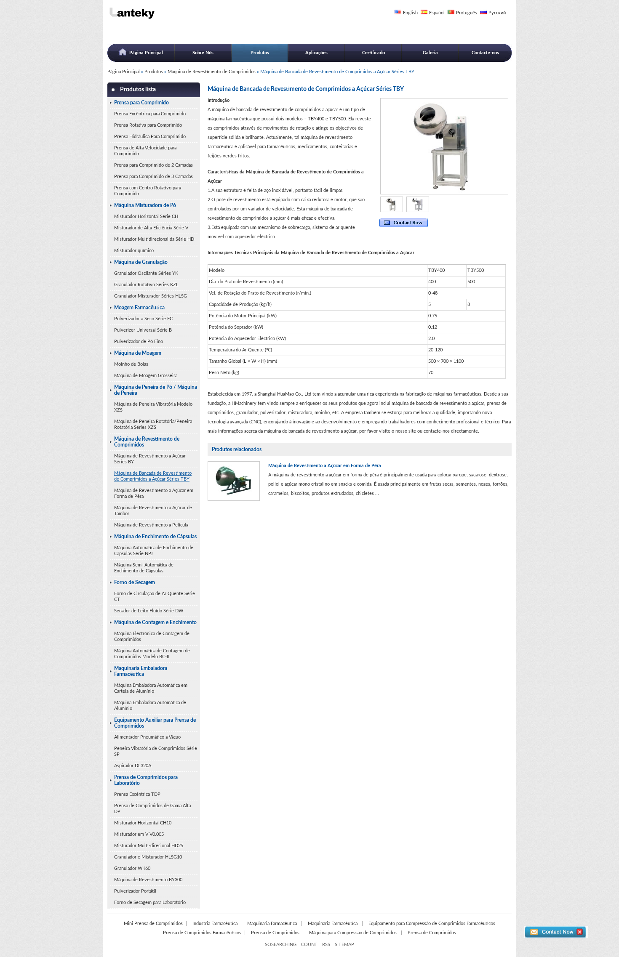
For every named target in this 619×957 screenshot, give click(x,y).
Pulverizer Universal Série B (143, 330)
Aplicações (316, 53)
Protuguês (466, 13)
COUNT (309, 944)
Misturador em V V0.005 (139, 834)
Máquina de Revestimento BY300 (148, 879)
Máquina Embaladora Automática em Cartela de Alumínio (150, 688)
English (410, 13)
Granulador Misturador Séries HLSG (150, 296)
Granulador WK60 (132, 868)
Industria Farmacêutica (214, 923)
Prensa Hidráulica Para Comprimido (150, 136)
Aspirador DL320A (132, 765)
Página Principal (146, 53)
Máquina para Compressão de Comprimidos (353, 932)
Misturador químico (134, 250)
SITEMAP (344, 944)
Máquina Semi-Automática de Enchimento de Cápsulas (143, 568)
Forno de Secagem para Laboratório (150, 902)
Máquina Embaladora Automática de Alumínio (150, 705)
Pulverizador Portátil (135, 891)
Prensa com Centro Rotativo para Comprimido (147, 191)
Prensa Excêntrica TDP (137, 794)
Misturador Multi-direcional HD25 (148, 845)
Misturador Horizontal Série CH (146, 216)
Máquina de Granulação (141, 262)
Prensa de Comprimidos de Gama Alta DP (152, 808)
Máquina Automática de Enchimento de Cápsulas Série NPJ (153, 550)
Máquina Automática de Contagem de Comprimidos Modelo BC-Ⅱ (152, 654)
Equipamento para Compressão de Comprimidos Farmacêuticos (431, 923)
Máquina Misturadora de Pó (145, 205)
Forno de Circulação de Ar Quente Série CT (154, 596)
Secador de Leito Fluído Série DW (148, 611)
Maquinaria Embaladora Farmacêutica (140, 671)
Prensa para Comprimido (141, 102)
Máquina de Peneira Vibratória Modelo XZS (153, 407)
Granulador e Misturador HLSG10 (148, 857)
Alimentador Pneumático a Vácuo (147, 737)
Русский (497, 13)
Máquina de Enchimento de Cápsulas (155, 536)
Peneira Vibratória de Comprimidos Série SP (155, 751)
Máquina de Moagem (137, 353)
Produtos (260, 53)
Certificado (373, 53)
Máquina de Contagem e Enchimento (155, 622)
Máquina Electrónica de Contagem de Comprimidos (151, 636)
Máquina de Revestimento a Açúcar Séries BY (150, 459)
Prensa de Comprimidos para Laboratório (146, 780)
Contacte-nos (485, 53)
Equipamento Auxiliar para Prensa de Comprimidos (155, 723)
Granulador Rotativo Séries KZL (146, 284)
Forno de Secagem (134, 582)
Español (437, 13)
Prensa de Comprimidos (275, 932)
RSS (326, 944)
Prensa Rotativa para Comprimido (148, 125)
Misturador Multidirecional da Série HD (154, 239)
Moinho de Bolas (131, 364)
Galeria (430, 53)
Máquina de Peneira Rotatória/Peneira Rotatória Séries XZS (153, 424)
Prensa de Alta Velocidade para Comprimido (145, 151)
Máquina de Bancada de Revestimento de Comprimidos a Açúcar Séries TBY (153, 476)
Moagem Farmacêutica (139, 307)
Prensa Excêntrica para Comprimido (150, 114)
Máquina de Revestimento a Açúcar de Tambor (153, 510)
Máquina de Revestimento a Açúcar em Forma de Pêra (153, 493)
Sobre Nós (202, 53)
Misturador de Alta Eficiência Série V (151, 228)
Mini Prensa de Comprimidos (153, 923)
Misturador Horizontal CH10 (142, 823)
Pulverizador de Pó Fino (138, 341)
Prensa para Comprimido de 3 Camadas (153, 176)
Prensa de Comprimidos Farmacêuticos (202, 932)
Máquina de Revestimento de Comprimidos (212, 71)
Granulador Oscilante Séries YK (146, 273)
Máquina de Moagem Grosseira (145, 375)
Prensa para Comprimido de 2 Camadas (153, 165)
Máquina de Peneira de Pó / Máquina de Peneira (155, 390)
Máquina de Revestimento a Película (151, 525)
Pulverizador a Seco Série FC (143, 318)
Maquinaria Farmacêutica (272, 923)
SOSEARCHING (280, 944)
